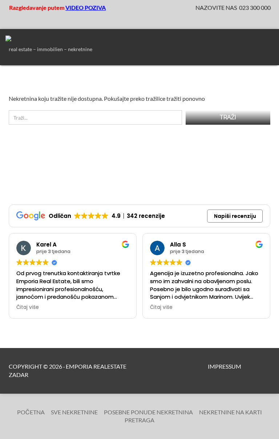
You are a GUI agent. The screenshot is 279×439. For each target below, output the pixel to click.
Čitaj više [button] (27, 307)
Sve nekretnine (74, 412)
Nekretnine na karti (230, 412)
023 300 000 (255, 7)
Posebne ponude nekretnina (148, 412)
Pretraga (139, 420)
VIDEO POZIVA (85, 7)
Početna (31, 412)
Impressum (224, 366)
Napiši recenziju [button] (235, 216)
